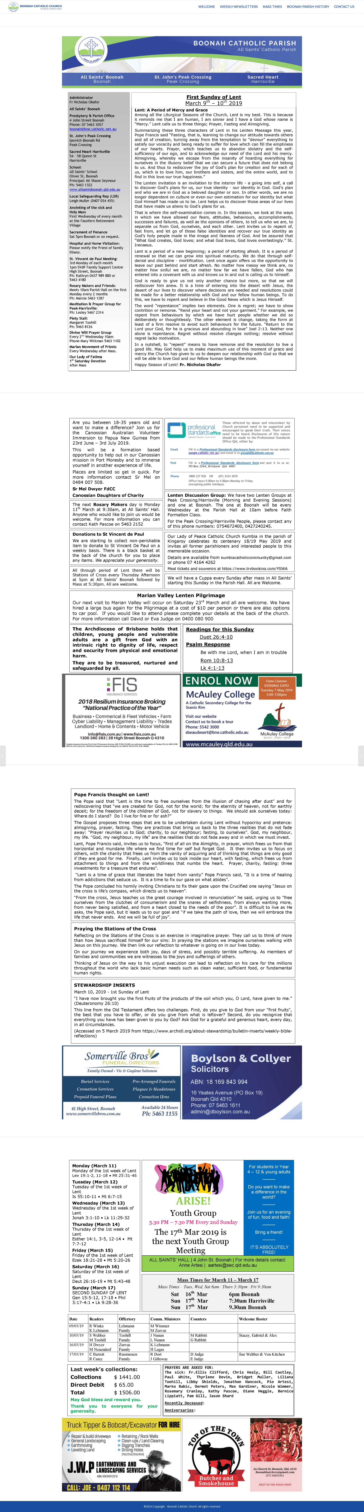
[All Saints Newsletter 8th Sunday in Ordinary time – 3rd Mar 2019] (3, 756)
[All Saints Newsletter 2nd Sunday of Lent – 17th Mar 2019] (361, 756)
